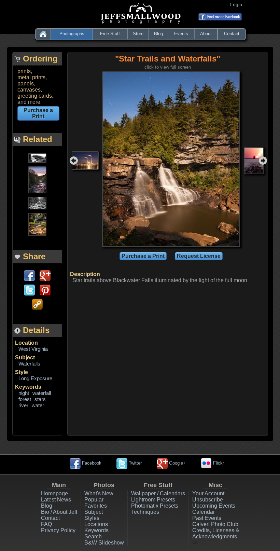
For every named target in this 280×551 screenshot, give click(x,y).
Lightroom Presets (153, 499)
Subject (25, 357)
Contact (231, 33)
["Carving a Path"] (37, 157)
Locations (96, 524)
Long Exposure (35, 378)
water (38, 405)
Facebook (91, 463)
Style (21, 372)
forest (24, 399)
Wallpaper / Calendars (158, 493)
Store (138, 33)
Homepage (54, 493)
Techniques (145, 512)
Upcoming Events (213, 506)
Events (181, 33)
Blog (158, 33)
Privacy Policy (58, 530)
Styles (91, 518)
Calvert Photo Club (215, 524)
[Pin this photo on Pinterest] (45, 289)
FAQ (46, 524)
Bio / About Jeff (59, 512)
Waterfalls (29, 364)
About (206, 33)
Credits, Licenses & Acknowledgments (215, 533)
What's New (98, 493)
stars (40, 399)
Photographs (71, 33)
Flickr (218, 463)
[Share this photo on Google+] (45, 275)
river (23, 405)
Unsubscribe (207, 499)
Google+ (177, 463)
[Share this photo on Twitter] (29, 289)
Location (26, 343)
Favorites (95, 506)
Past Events (206, 518)
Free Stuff (110, 33)
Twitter (134, 463)
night (23, 393)
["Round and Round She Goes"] (37, 224)
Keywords (28, 387)
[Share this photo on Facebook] (29, 275)
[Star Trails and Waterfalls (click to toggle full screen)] (171, 159)
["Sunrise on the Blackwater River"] (37, 179)
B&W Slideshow (104, 543)
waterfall (41, 393)
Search (93, 536)
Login (237, 4)
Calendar (203, 512)
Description (85, 274)
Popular (93, 499)
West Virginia (33, 349)
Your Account (208, 493)
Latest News (56, 499)
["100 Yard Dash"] (37, 202)
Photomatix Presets (154, 506)
